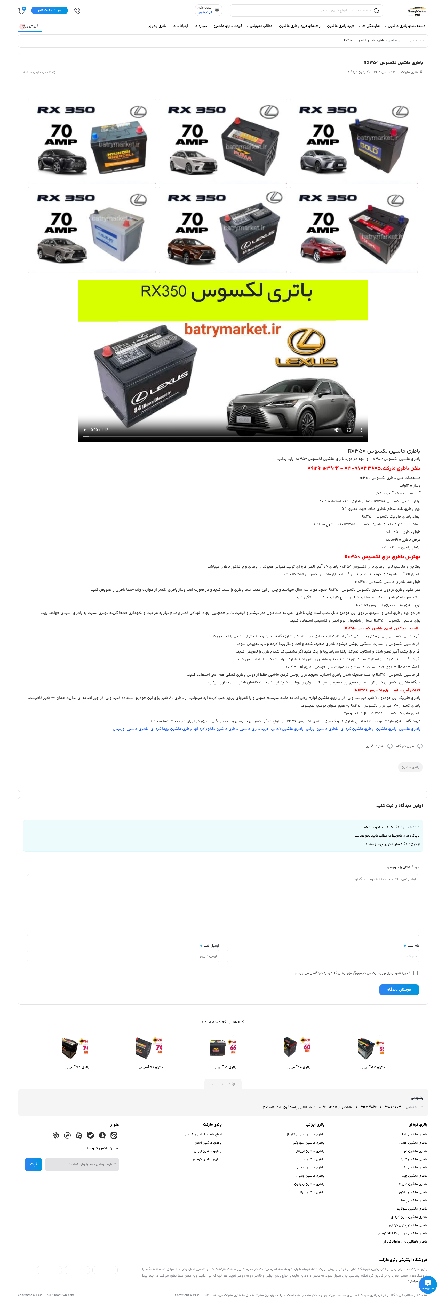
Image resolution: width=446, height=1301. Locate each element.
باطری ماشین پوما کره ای (171, 729)
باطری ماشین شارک (413, 1159)
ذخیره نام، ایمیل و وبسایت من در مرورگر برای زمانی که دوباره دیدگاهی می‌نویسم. (352, 973)
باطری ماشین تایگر (413, 1134)
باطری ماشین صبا (311, 1159)
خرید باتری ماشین (254, 729)
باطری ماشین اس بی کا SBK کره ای (402, 1233)
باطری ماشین (409, 729)
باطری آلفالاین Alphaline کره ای (405, 1241)
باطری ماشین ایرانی (322, 729)
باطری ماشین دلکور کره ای (216, 729)
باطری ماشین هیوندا (412, 1184)
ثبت (33, 1164)
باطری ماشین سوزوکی (308, 1142)
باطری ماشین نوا (415, 1151)
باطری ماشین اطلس (413, 1142)
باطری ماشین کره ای (357, 729)
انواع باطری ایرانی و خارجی (203, 1134)
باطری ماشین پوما (414, 1200)
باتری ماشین (396, 40)
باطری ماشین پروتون (309, 1184)
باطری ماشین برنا (312, 1192)
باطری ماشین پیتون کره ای (408, 1225)
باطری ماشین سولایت (411, 1208)
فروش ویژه (29, 26)
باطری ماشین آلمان (208, 1142)
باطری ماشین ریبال (310, 1167)
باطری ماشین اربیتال (309, 1151)
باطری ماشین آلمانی (287, 729)
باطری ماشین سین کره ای (409, 1217)
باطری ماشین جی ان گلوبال (304, 1134)
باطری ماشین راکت (414, 1167)
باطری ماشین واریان (310, 1175)
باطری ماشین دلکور (413, 1192)
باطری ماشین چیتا (414, 1175)
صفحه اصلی (416, 40)
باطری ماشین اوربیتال (130, 729)
